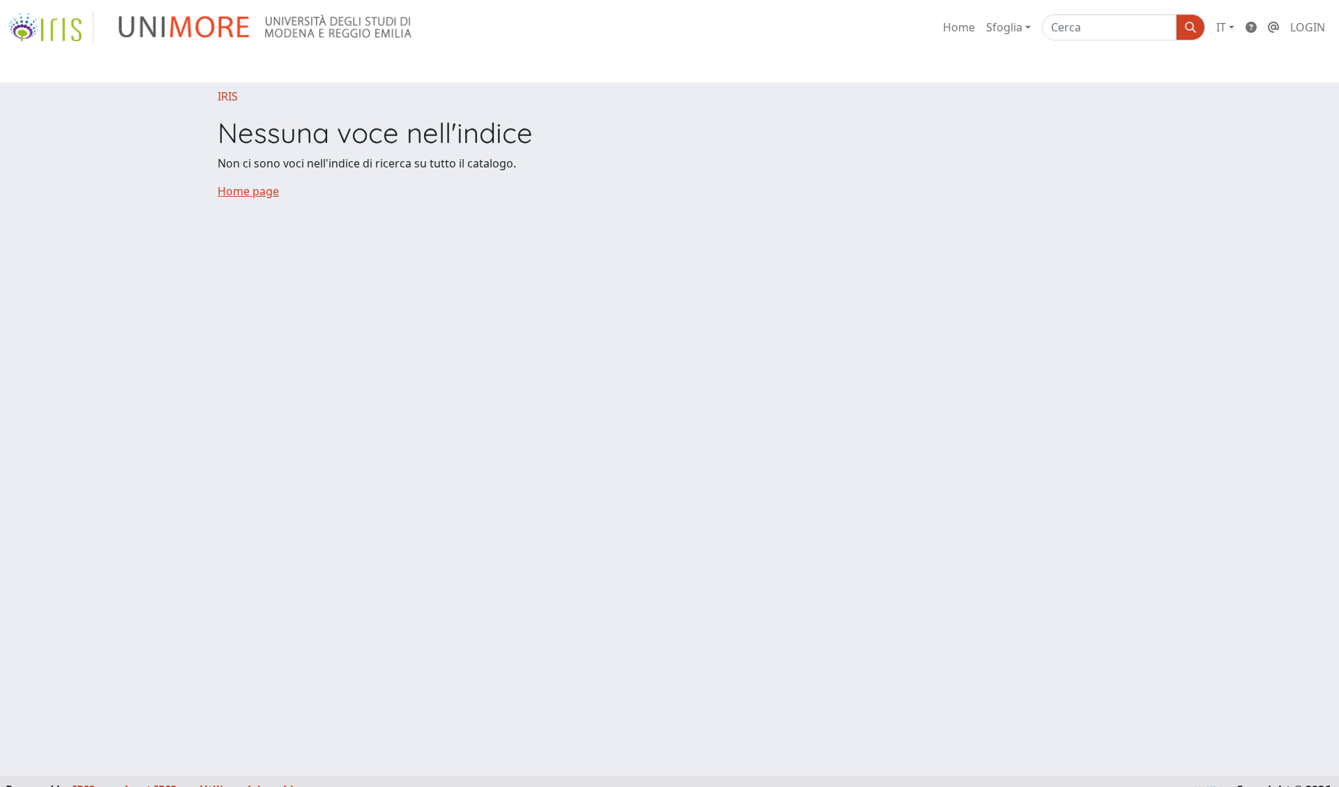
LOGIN (1307, 27)
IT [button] (1221, 27)
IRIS (228, 96)
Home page (248, 191)
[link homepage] (50, 27)
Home (959, 27)
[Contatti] (1273, 27)
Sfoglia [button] (1004, 27)
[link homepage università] (266, 27)
